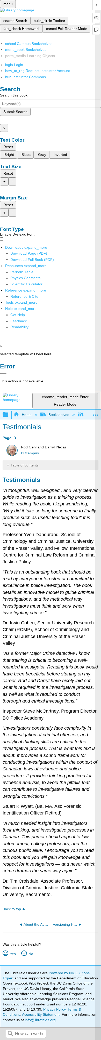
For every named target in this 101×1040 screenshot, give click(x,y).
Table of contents (25, 465)
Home (26, 415)
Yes (13, 954)
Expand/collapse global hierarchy (8, 415)
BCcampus (30, 453)
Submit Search (15, 112)
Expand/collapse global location (95, 413)
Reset (8, 147)
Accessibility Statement (41, 1014)
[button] (18, 321)
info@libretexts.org (40, 1020)
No (30, 954)
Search (10, 1034)
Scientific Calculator (26, 284)
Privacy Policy (54, 1009)
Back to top (12, 909)
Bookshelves (58, 415)
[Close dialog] (3, 373)
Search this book (13, 95)
